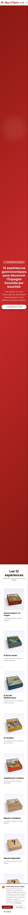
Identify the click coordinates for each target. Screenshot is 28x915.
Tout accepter (7, 907)
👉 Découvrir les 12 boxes (14, 307)
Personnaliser (7, 911)
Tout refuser (19, 907)
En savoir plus (17, 902)
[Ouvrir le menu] (21, 2)
